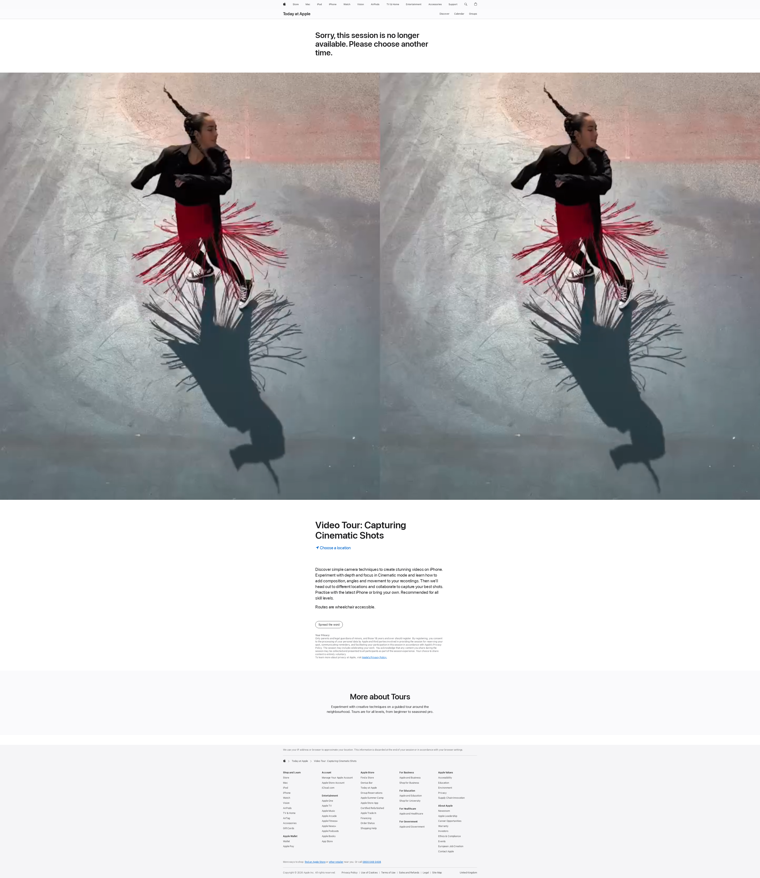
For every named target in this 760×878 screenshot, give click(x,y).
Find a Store (367, 777)
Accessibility (445, 777)
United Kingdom (468, 872)
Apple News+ (329, 826)
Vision (286, 803)
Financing (366, 818)
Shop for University (410, 800)
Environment (445, 787)
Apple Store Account (333, 782)
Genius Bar (367, 782)
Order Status (368, 823)
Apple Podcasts (330, 831)
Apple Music (328, 811)
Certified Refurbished (372, 808)
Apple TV (327, 805)
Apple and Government (412, 826)
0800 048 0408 (372, 862)
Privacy (442, 793)
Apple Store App (369, 803)
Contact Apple (446, 851)
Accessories (289, 823)
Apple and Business (410, 777)
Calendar (459, 13)
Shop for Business (409, 782)
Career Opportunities (449, 821)
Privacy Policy (349, 872)
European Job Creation (450, 846)
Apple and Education (410, 795)
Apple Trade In (368, 813)
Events (442, 841)
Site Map (437, 872)
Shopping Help (368, 828)
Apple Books (328, 836)
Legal (426, 872)
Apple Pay (288, 846)
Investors (443, 831)
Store (286, 777)
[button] (466, 4)
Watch (286, 798)
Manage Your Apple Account (337, 777)
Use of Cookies (369, 872)
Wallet (286, 841)
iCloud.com (328, 787)
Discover (444, 13)
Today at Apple (296, 13)
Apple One (327, 800)
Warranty (443, 826)
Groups (473, 13)
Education (443, 782)
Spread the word (329, 624)
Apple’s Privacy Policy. (374, 657)
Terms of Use (388, 872)
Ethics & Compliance (449, 836)
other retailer (336, 862)
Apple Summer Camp (372, 798)
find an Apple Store (315, 862)
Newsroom (444, 811)
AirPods (287, 808)
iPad (285, 787)
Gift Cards (288, 828)
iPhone (287, 793)
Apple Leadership (447, 816)
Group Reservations (371, 793)
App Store (327, 841)
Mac (285, 782)
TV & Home (289, 813)
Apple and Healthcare (411, 813)
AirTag (286, 818)
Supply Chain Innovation (451, 798)
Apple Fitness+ (330, 821)
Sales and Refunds (409, 872)
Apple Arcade (329, 816)
